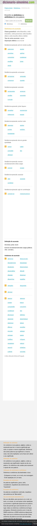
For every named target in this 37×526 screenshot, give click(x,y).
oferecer (10, 155)
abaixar (10, 298)
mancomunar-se (25, 194)
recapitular (11, 343)
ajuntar (22, 49)
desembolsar (24, 319)
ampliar (10, 95)
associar (22, 179)
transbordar (11, 133)
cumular (10, 99)
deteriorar (10, 323)
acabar (10, 302)
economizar (23, 110)
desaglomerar (12, 263)
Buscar (29, 21)
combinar (10, 183)
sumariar (22, 351)
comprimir (23, 307)
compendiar (11, 307)
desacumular (24, 259)
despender (23, 285)
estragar (10, 335)
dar (21, 151)
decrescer (11, 315)
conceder (10, 151)
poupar (22, 114)
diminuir (10, 292)
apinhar (22, 53)
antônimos (9, 17)
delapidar (10, 285)
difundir (22, 271)
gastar (22, 335)
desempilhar (11, 271)
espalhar (22, 279)
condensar (23, 57)
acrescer (22, 91)
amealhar (10, 110)
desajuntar (11, 267)
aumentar (23, 95)
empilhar (10, 61)
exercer (10, 168)
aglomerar (11, 49)
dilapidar (10, 275)
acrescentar (11, 91)
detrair (22, 323)
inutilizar (10, 339)
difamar (10, 327)
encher (10, 129)
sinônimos (18, 15)
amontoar (10, 53)
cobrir (21, 146)
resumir (10, 347)
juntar (21, 61)
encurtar (10, 331)
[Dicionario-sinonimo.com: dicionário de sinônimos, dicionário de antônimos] (18, 2)
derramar (10, 259)
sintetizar (22, 347)
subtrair (10, 351)
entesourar (11, 114)
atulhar (22, 125)
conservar (11, 80)
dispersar (23, 275)
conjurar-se (11, 194)
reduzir (22, 343)
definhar (22, 315)
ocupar (22, 168)
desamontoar (24, 267)
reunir (9, 65)
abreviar (22, 298)
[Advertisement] (18, 217)
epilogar (22, 331)
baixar (22, 302)
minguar (22, 339)
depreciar (10, 319)
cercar (9, 146)
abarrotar (10, 125)
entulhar (22, 129)
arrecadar (23, 76)
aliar (9, 179)
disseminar (11, 279)
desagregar (23, 263)
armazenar (11, 76)
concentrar (11, 57)
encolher (22, 327)
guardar (22, 80)
